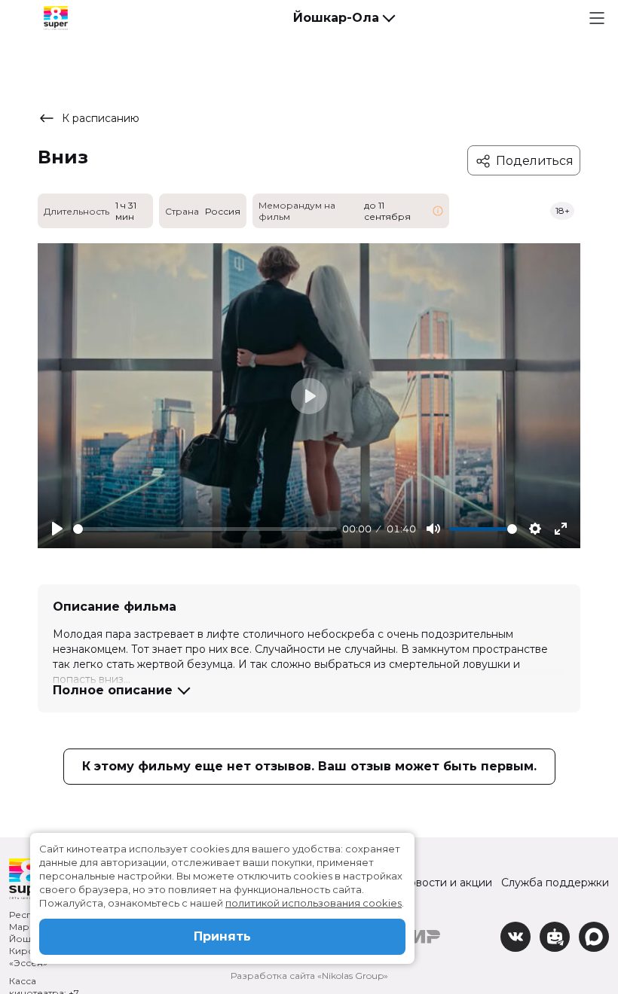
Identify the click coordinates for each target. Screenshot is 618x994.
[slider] (205, 529)
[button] (343, 18)
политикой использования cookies (313, 903)
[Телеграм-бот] (555, 937)
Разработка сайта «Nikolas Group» (309, 975)
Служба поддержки (555, 882)
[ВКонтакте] (515, 937)
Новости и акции (446, 882)
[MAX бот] (594, 937)
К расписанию (100, 118)
